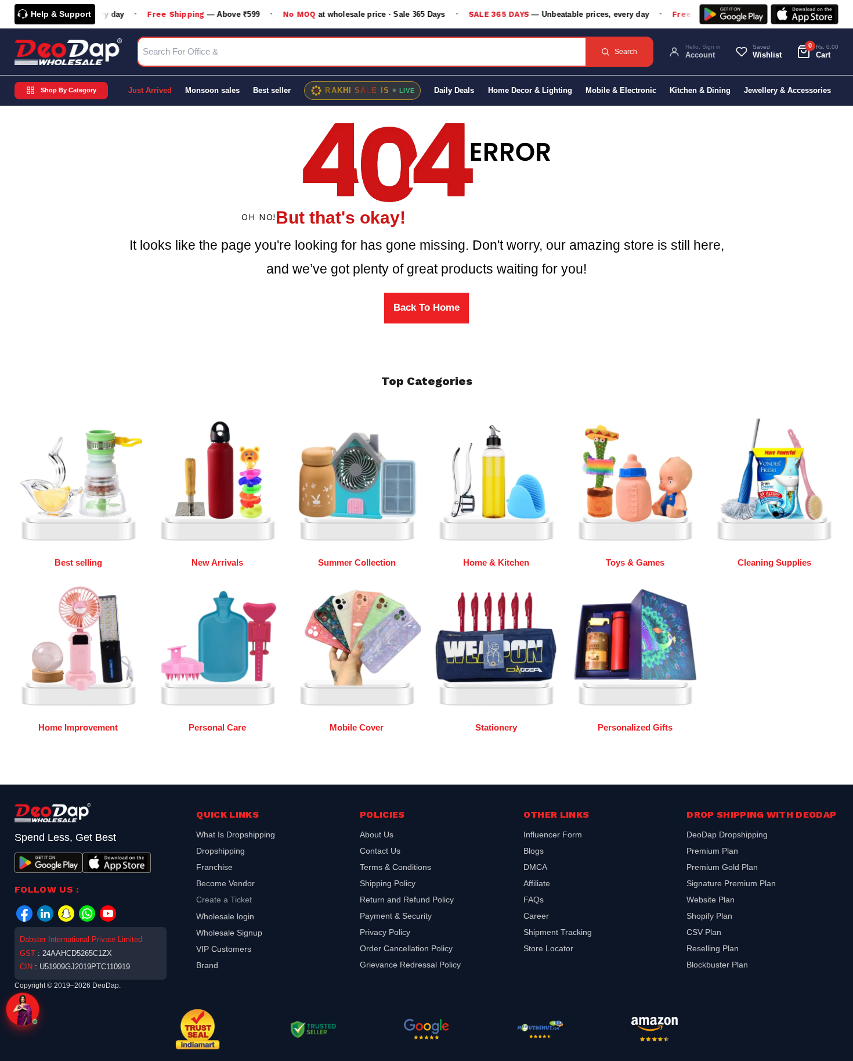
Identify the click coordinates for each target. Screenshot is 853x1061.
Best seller (272, 90)
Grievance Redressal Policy (410, 965)
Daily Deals (454, 90)
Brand (207, 965)
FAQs (533, 899)
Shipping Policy (387, 883)
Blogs (533, 851)
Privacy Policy (385, 932)
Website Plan (710, 899)
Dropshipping (220, 851)
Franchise (214, 867)
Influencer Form (552, 836)
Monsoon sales (212, 90)
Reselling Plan (712, 948)
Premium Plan (712, 851)
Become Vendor (225, 883)
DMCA (535, 867)
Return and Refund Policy (407, 899)
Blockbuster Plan (717, 965)
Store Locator (548, 948)
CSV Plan (703, 932)
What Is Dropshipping (235, 836)
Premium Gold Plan (722, 867)
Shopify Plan (709, 916)
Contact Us (380, 851)
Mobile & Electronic (620, 90)
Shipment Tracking (557, 932)
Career (536, 916)
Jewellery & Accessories (787, 90)
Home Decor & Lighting (530, 90)
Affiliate (536, 883)
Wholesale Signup (229, 933)
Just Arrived (150, 90)
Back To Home (426, 307)
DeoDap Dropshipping (727, 836)
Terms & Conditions (395, 867)
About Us (376, 836)
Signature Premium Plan (731, 883)
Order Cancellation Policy (406, 948)
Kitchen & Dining (700, 90)
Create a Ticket (224, 899)
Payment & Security (396, 916)
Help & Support (61, 14)
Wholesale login (225, 916)
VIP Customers (223, 949)
